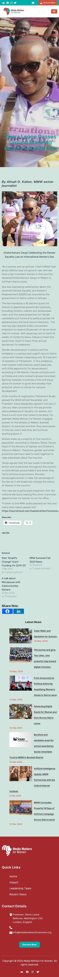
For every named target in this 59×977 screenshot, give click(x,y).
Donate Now (29, 944)
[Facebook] (7, 611)
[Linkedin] (18, 611)
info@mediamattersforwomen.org (33, 2)
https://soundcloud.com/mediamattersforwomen (30, 511)
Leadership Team (20, 888)
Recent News (17, 894)
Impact (13, 882)
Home (32, 30)
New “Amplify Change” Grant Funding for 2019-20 (14, 562)
